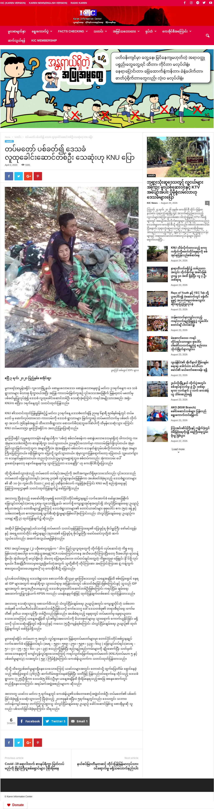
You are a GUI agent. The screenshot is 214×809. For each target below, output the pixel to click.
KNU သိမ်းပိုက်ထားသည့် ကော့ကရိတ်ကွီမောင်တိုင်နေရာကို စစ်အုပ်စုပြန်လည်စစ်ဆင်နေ (189, 251)
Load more (178, 449)
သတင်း (17, 137)
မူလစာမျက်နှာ (16, 31)
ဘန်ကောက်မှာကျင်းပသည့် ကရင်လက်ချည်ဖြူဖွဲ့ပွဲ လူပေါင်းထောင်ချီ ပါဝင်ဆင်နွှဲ (189, 321)
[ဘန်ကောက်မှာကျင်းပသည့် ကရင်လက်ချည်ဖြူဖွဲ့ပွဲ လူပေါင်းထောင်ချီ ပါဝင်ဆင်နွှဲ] (157, 323)
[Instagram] (191, 3)
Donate (18, 805)
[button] (207, 36)
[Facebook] (184, 3)
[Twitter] (204, 3)
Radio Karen (79, 3)
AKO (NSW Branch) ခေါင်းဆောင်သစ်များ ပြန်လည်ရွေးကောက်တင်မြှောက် (188, 411)
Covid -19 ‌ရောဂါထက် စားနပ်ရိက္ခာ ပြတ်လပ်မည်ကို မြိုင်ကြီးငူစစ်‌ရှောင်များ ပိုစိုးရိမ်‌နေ (34, 766)
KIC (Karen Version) (13, 3)
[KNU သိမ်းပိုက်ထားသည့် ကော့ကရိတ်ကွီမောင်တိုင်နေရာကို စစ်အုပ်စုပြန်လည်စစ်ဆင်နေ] (157, 254)
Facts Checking (71, 31)
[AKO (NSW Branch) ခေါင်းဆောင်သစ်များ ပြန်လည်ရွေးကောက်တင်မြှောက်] (157, 413)
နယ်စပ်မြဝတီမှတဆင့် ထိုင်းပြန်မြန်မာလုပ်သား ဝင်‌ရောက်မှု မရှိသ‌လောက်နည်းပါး (107, 766)
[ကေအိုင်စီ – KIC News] (107, 16)
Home (7, 137)
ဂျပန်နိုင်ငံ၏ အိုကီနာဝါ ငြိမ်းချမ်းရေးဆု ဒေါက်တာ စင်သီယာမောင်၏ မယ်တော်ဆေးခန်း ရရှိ (190, 366)
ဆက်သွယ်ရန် (16, 40)
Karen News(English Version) (48, 3)
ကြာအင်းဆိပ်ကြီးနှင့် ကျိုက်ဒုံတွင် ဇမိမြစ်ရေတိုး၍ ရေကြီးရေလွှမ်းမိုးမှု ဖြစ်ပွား (190, 432)
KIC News (152, 203)
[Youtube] (210, 3)
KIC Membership (44, 40)
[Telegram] (197, 3)
